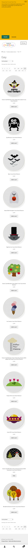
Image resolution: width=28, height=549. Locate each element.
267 (15, 68)
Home (4, 51)
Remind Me (14, 36)
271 (3, 70)
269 (21, 68)
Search (14, 546)
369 (19, 70)
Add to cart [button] (14, 106)
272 (6, 70)
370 (22, 70)
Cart (21, 545)
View (14, 475)
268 (18, 68)
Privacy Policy (5, 541)
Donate (5, 37)
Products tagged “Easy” (11, 51)
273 (10, 70)
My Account (4, 546)
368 (16, 70)
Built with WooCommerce (15, 541)
